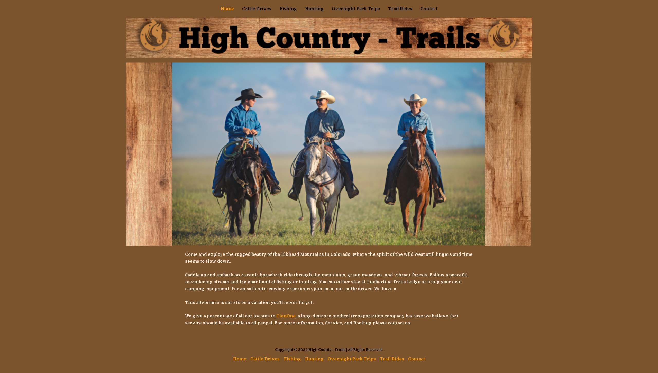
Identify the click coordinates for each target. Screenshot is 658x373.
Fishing (288, 9)
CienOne (286, 316)
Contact (429, 9)
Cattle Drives (256, 9)
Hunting (314, 9)
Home (227, 9)
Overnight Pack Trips (356, 9)
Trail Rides (400, 9)
